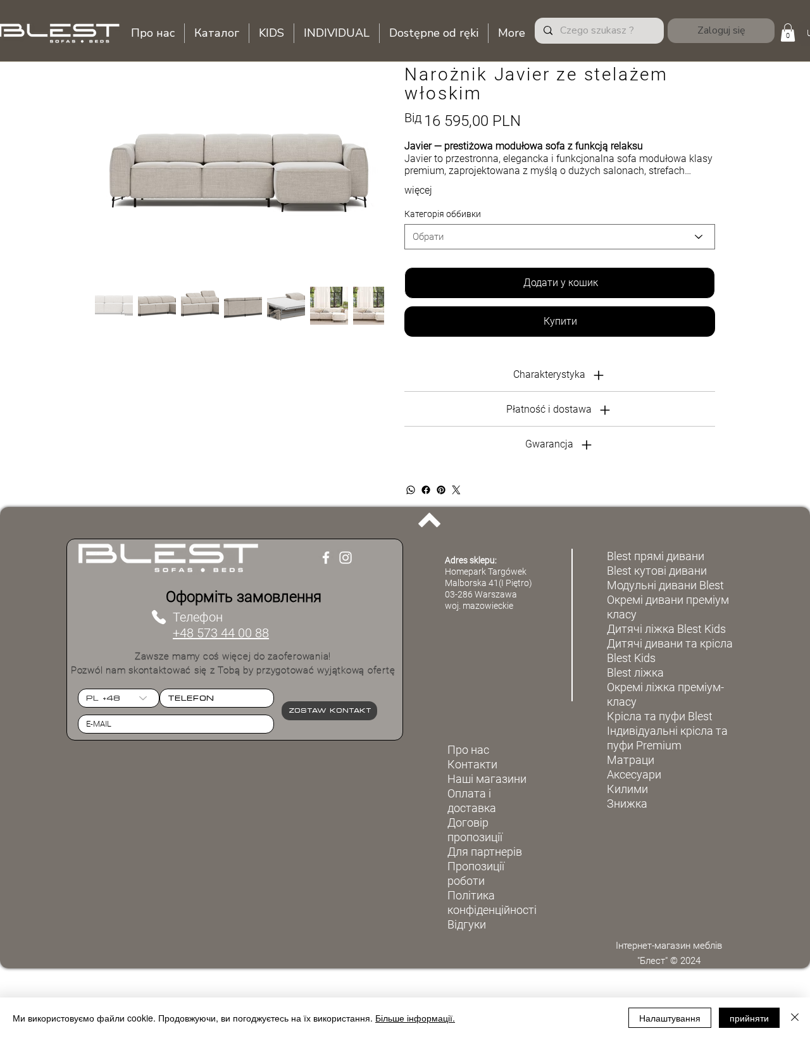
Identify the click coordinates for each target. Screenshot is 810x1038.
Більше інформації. (415, 1017)
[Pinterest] (441, 490)
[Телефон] (158, 617)
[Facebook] (426, 490)
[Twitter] (456, 490)
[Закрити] (794, 1018)
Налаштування (670, 1017)
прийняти (749, 1017)
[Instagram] (345, 557)
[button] (787, 32)
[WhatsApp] (410, 490)
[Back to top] (429, 519)
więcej (418, 190)
